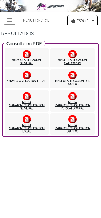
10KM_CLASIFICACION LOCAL (26, 80)
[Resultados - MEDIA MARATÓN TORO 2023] (50, 6)
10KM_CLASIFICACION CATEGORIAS (72, 61)
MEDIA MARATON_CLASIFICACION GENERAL (27, 105)
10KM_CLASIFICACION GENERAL (26, 61)
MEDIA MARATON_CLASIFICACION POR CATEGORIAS (72, 105)
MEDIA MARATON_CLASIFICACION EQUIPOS (72, 128)
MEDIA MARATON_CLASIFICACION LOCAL (27, 128)
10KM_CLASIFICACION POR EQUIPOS (72, 82)
